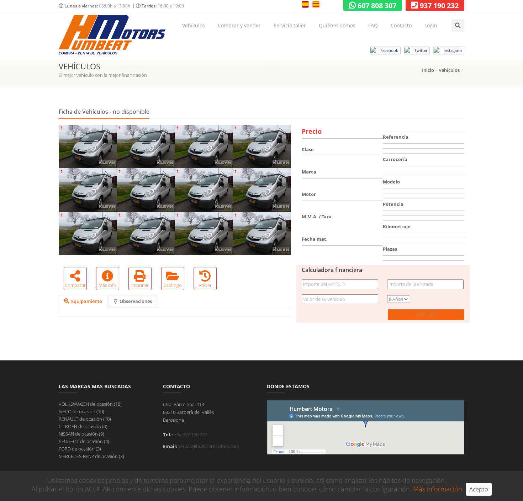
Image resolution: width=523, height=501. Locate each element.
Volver (205, 285)
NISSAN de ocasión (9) (81, 434)
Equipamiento (86, 301)
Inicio (428, 70)
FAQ (373, 25)
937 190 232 (439, 5)
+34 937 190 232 (190, 434)
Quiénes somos (337, 25)
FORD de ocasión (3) (80, 449)
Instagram (453, 50)
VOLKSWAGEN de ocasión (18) (90, 404)
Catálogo (172, 285)
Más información (437, 489)
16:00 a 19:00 (163, 6)
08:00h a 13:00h (97, 6)
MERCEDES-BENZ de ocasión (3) (91, 456)
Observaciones (136, 301)
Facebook (389, 50)
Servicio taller (290, 25)
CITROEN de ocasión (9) (83, 426)
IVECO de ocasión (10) (81, 411)
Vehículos (193, 25)
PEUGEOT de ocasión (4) (84, 441)
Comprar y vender (239, 25)
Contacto (401, 25)
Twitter (420, 50)
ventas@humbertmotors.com (208, 446)
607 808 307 (377, 5)
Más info (107, 285)
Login (430, 25)
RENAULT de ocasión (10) (85, 419)
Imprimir (140, 285)
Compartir (75, 285)
